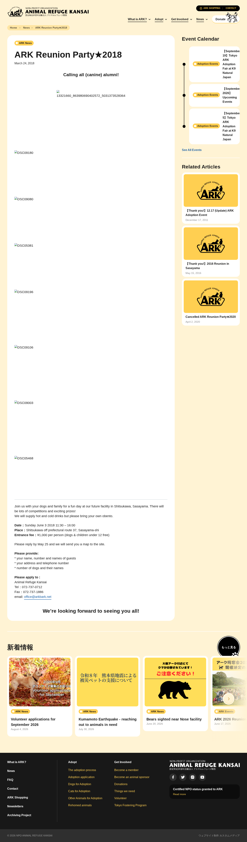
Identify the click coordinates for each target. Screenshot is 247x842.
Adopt (159, 19)
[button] (228, 699)
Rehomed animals (80, 805)
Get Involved (179, 19)
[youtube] (202, 777)
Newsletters (15, 806)
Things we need (124, 791)
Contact (12, 788)
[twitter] (182, 777)
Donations (120, 784)
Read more (179, 794)
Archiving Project (19, 815)
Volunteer (120, 798)
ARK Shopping (17, 797)
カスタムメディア (230, 835)
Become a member (126, 770)
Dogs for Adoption (79, 784)
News (200, 19)
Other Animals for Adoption (85, 798)
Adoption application (81, 777)
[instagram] (192, 777)
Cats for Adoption (79, 791)
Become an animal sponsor (131, 777)
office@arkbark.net (37, 597)
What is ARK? (137, 19)
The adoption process (82, 770)
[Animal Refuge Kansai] (48, 11)
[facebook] (173, 777)
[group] (39, 696)
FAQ (10, 779)
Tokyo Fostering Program (130, 805)
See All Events (192, 149)
